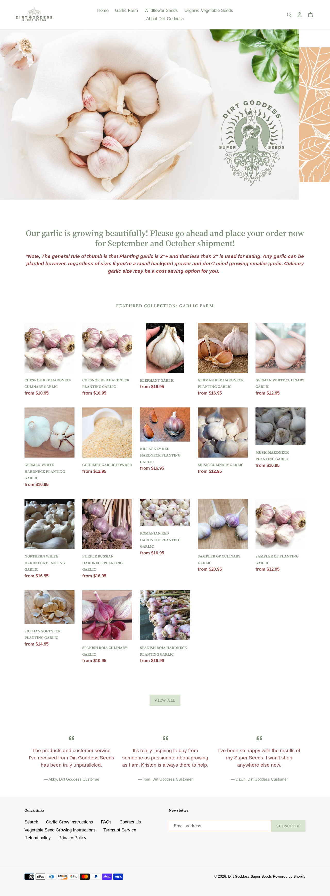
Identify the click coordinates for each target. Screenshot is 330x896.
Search (31, 822)
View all (165, 700)
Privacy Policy (72, 837)
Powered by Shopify (289, 876)
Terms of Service (119, 830)
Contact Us (130, 822)
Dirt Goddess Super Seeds (250, 876)
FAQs (106, 822)
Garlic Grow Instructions (69, 822)
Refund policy (37, 837)
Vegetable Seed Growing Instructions (60, 830)
